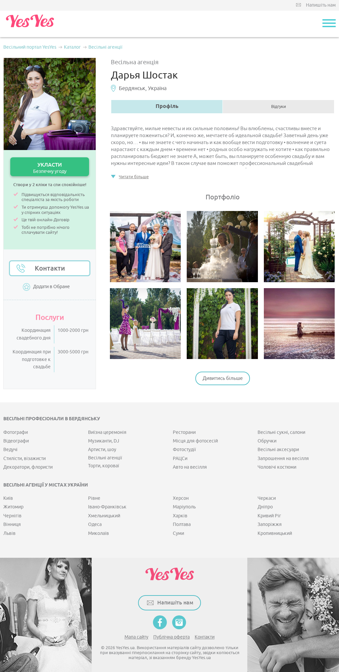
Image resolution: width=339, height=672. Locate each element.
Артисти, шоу (102, 449)
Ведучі (10, 449)
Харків (180, 516)
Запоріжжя (270, 524)
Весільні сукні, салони (281, 432)
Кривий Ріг (269, 516)
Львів (9, 533)
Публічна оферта (171, 637)
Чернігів (12, 516)
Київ (8, 498)
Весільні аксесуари (278, 449)
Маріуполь (184, 507)
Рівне (94, 498)
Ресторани (184, 432)
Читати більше (134, 177)
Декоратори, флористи (28, 467)
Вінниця (12, 524)
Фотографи (15, 432)
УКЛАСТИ (50, 167)
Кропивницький (275, 533)
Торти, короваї (103, 466)
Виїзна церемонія (107, 432)
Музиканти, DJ (103, 441)
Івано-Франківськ (107, 507)
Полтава (182, 524)
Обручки (267, 441)
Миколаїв (98, 533)
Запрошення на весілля (283, 458)
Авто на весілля (190, 467)
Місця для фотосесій (195, 441)
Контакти (50, 268)
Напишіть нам (321, 5)
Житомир (13, 507)
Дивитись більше (223, 378)
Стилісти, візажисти (24, 458)
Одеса (95, 524)
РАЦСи (180, 458)
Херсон (181, 498)
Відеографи (16, 441)
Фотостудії (184, 449)
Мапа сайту (136, 637)
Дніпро (265, 507)
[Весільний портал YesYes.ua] (29, 24)
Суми (178, 533)
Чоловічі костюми (277, 467)
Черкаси (267, 498)
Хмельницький (104, 516)
